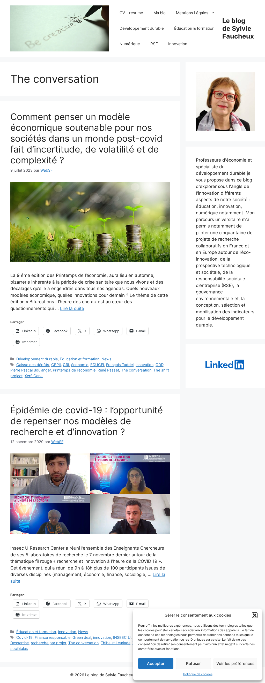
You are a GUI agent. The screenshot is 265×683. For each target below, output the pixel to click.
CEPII (56, 364)
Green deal (81, 637)
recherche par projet (48, 643)
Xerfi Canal (34, 376)
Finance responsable (52, 637)
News (106, 359)
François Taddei (120, 364)
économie (79, 364)
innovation (144, 364)
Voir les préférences (235, 663)
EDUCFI (97, 364)
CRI (66, 364)
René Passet (108, 370)
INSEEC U (122, 637)
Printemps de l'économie (74, 370)
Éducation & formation (194, 28)
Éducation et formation (79, 359)
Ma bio (159, 12)
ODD (159, 364)
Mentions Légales (192, 12)
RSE (154, 43)
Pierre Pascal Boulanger (30, 370)
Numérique (130, 43)
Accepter (156, 663)
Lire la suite (72, 308)
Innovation (177, 43)
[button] (254, 615)
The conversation (136, 370)
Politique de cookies (197, 674)
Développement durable (142, 28)
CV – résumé (131, 12)
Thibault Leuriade (115, 643)
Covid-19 (24, 637)
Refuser (193, 663)
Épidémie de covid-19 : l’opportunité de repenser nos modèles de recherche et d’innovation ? (86, 421)
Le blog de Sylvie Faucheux (238, 28)
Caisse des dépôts (32, 364)
